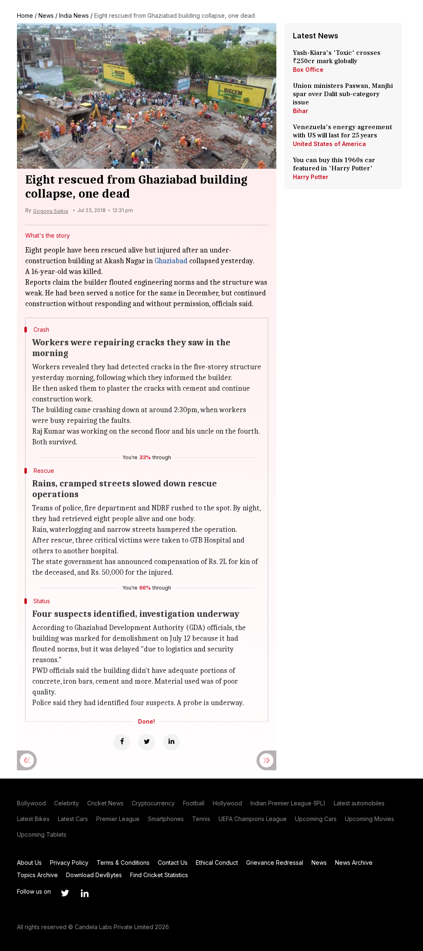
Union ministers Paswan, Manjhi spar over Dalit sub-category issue (343, 94)
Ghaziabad (171, 261)
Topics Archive (37, 874)
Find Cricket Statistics (159, 874)
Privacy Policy (69, 862)
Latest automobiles (359, 803)
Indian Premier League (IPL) (288, 803)
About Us (29, 862)
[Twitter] (146, 742)
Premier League (118, 818)
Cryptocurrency (153, 803)
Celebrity (66, 803)
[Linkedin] (171, 742)
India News (74, 15)
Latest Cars (73, 818)
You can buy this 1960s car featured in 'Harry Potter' (334, 164)
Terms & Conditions (123, 862)
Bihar (300, 110)
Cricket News (105, 803)
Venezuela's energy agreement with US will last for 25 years (342, 131)
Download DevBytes (94, 874)
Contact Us (173, 862)
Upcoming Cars (316, 818)
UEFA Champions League (253, 818)
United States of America (329, 143)
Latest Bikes (33, 818)
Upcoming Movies (369, 818)
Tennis (201, 818)
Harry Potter (310, 176)
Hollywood (227, 803)
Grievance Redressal (274, 862)
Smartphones (166, 818)
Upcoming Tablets (42, 834)
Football (193, 803)
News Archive (354, 862)
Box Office (308, 69)
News (46, 15)
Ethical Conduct (217, 862)
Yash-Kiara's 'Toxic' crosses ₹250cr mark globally (336, 57)
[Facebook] (122, 742)
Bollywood (31, 803)
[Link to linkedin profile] (85, 893)
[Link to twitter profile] (65, 893)
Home (25, 15)
